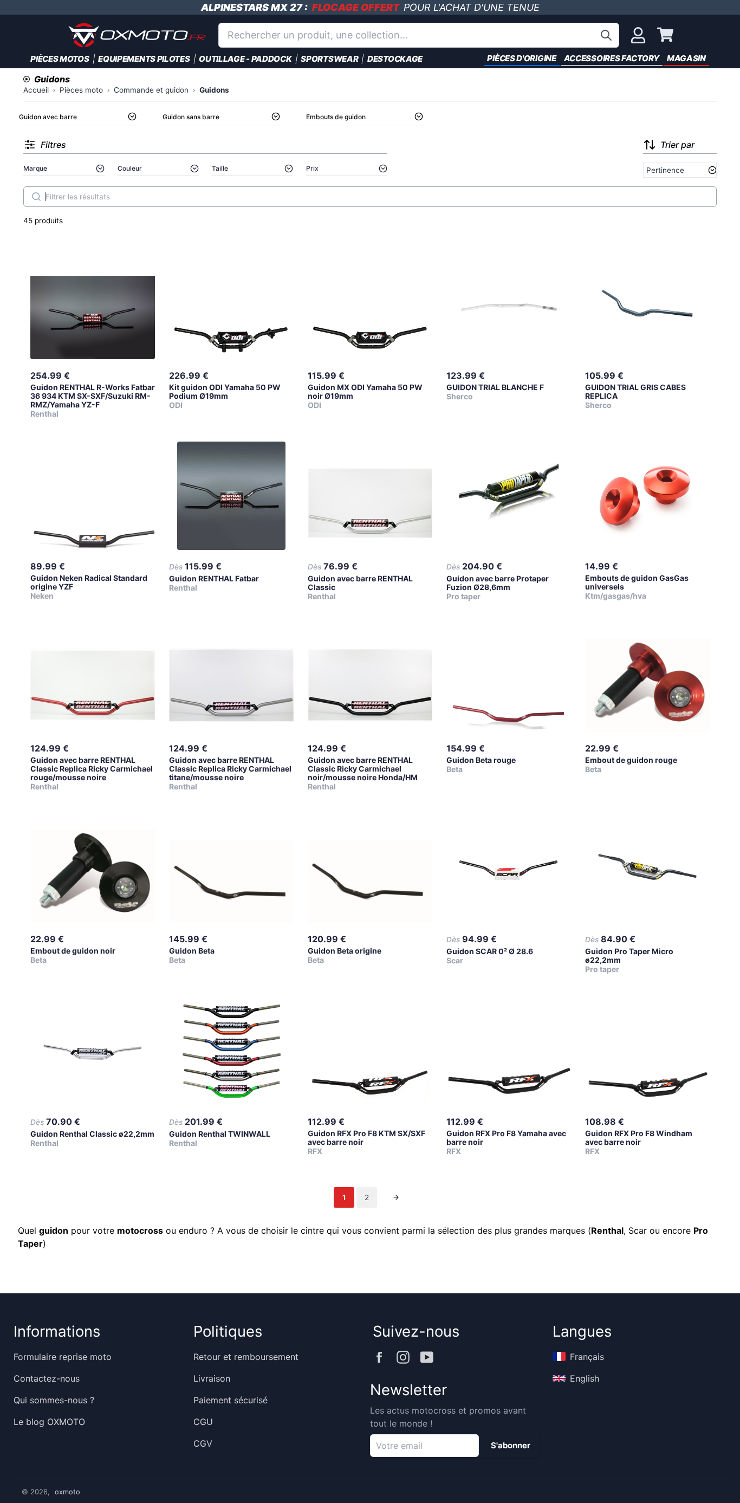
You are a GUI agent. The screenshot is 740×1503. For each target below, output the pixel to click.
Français (587, 1356)
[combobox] (418, 35)
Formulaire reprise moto (63, 1356)
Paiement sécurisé (230, 1400)
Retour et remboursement (245, 1356)
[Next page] (396, 1197)
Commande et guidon (151, 90)
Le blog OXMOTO (49, 1421)
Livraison (211, 1378)
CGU (203, 1421)
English (584, 1378)
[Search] (36, 196)
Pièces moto (81, 90)
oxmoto (67, 1492)
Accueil (36, 90)
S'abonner (510, 1445)
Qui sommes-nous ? (54, 1400)
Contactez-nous (47, 1378)
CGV (202, 1443)
